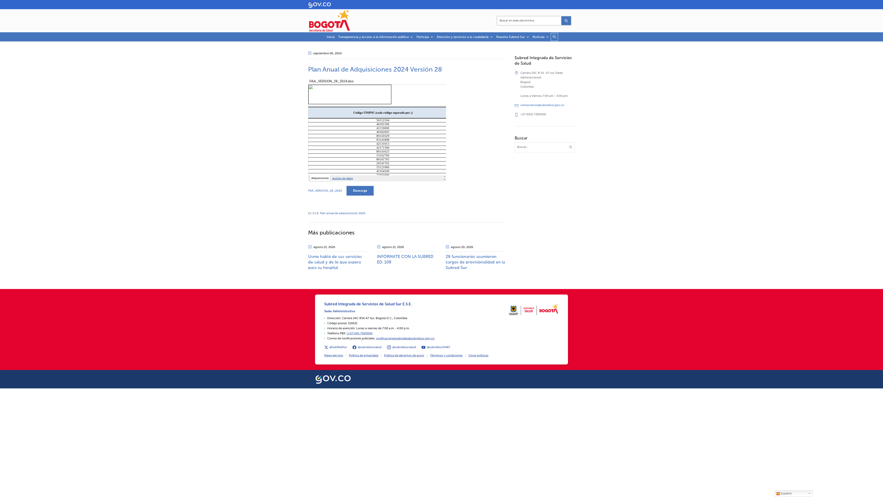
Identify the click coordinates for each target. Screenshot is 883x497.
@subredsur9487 (438, 347)
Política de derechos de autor (404, 355)
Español (785, 493)
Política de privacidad (363, 355)
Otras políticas (478, 355)
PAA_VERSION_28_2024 (325, 190)
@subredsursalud (369, 347)
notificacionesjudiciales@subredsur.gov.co (405, 338)
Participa (422, 37)
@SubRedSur (338, 347)
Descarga (360, 190)
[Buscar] (566, 20)
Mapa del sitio (333, 355)
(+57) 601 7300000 (360, 333)
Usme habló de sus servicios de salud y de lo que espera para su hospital (335, 262)
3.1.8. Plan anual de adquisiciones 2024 (338, 213)
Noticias (539, 37)
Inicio (331, 37)
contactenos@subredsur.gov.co (542, 105)
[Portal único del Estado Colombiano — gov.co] (333, 378)
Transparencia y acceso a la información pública (373, 37)
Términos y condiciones (446, 355)
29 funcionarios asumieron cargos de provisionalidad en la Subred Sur (475, 262)
